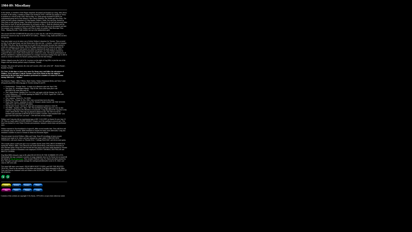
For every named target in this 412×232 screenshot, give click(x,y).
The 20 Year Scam (17, 159)
